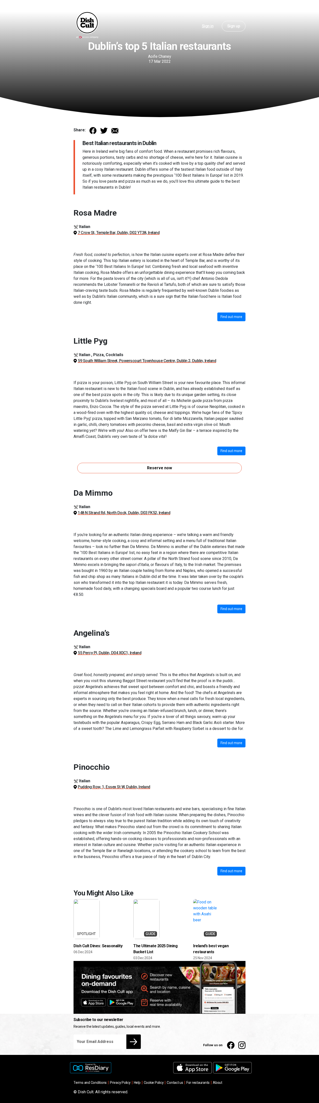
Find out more (231, 317)
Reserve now (159, 468)
